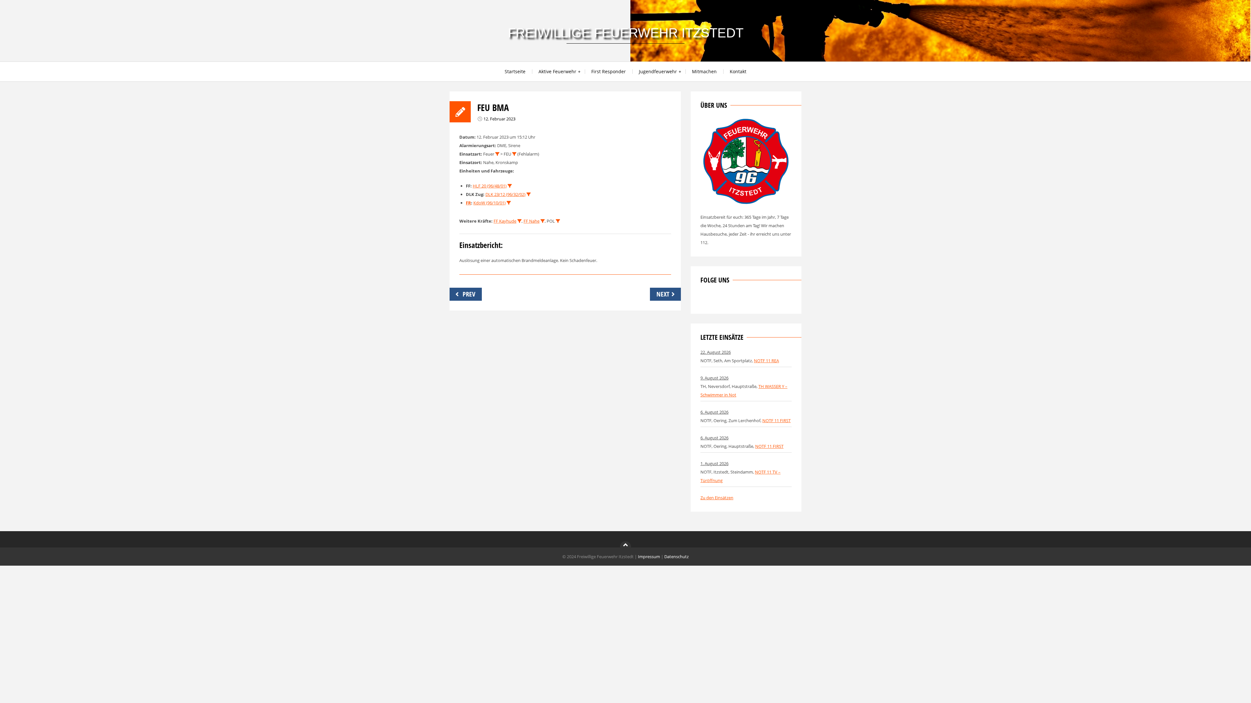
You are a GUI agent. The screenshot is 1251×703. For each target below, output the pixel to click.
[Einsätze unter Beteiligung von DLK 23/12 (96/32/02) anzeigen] (528, 194)
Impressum (649, 556)
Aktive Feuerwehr (557, 71)
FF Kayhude (505, 221)
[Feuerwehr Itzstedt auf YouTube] (737, 300)
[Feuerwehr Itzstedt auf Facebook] (705, 300)
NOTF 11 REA (766, 361)
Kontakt (738, 71)
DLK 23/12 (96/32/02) (505, 194)
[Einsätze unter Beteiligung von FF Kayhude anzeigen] (519, 221)
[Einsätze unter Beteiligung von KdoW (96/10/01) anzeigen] (509, 203)
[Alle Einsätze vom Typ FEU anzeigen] (514, 154)
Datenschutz (676, 556)
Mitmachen (704, 71)
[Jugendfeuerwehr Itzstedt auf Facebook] (727, 300)
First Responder (608, 71)
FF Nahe (531, 221)
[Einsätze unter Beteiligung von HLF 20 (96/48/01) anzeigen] (510, 186)
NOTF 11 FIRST (776, 420)
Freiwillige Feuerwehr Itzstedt (625, 33)
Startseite (515, 71)
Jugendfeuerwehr (658, 71)
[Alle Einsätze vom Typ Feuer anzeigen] (497, 154)
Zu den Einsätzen (716, 498)
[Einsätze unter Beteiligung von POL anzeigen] (558, 221)
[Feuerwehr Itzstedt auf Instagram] (716, 300)
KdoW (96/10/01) (489, 203)
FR (468, 203)
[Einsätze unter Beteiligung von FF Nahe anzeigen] (542, 221)
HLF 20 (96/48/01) (490, 186)
